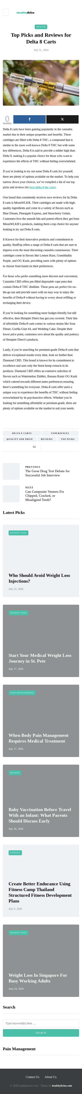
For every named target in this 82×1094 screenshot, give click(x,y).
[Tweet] (62, 119)
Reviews (47, 439)
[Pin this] (66, 447)
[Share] (29, 119)
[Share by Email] (75, 447)
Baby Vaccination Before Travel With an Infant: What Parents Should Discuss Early (40, 815)
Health (41, 27)
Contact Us (32, 1077)
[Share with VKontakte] (71, 447)
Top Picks (68, 439)
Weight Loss (18, 533)
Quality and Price (20, 439)
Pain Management (22, 693)
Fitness (15, 853)
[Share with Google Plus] (56, 447)
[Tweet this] (52, 447)
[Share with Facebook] (47, 447)
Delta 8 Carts (22, 433)
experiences (60, 433)
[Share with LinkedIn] (61, 447)
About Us (50, 1077)
